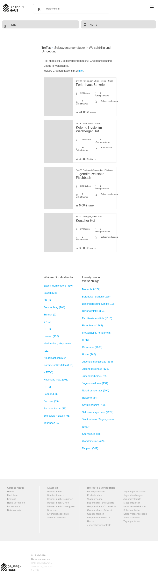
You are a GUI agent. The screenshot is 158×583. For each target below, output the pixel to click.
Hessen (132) (51, 336)
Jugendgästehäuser (134, 491)
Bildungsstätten (96, 491)
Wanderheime (95, 499)
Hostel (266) (89, 354)
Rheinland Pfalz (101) (56, 379)
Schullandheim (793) (94, 405)
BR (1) (47, 300)
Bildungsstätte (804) (93, 311)
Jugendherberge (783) (94, 376)
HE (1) (47, 329)
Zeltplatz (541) (90, 448)
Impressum (13, 506)
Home (10, 491)
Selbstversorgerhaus (135, 514)
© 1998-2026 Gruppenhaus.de (42, 562)
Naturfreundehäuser (134, 506)
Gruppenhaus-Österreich (101, 506)
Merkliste (12, 495)
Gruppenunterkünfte (98, 517)
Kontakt (11, 499)
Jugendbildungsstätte (99, 525)
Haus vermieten (16, 502)
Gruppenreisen (95, 514)
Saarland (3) (51, 394)
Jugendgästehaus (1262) (96, 368)
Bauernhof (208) (91, 289)
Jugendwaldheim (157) (95, 383)
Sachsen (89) (51, 401)
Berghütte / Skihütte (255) (96, 296)
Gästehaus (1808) (92, 347)
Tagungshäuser (132, 521)
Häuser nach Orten (58, 502)
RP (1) (47, 386)
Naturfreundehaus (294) (95, 390)
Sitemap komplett (57, 517)
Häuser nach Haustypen (61, 506)
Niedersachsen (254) (55, 358)
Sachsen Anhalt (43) (55, 408)
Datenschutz (14, 510)
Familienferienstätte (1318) (97, 318)
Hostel (90, 521)
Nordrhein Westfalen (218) (58, 365)
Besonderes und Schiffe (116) (98, 303)
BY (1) (47, 321)
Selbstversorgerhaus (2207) (97, 412)
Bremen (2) (50, 314)
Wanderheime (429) (93, 441)
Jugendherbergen (133, 495)
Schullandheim (131, 510)
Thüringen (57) (52, 423)
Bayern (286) (51, 293)
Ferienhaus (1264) (92, 325)
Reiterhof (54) (90, 397)
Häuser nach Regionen (60, 499)
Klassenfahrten (132, 502)
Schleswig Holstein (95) (57, 415)
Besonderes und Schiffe (100, 502)
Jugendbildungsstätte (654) (97, 361)
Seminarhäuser (132, 517)
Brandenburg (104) (54, 307)
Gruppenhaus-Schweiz (100, 510)
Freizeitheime (94, 495)
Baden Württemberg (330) (58, 285)
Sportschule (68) (91, 434)
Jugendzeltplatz (132, 499)
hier (81, 70)
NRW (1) (48, 372)
